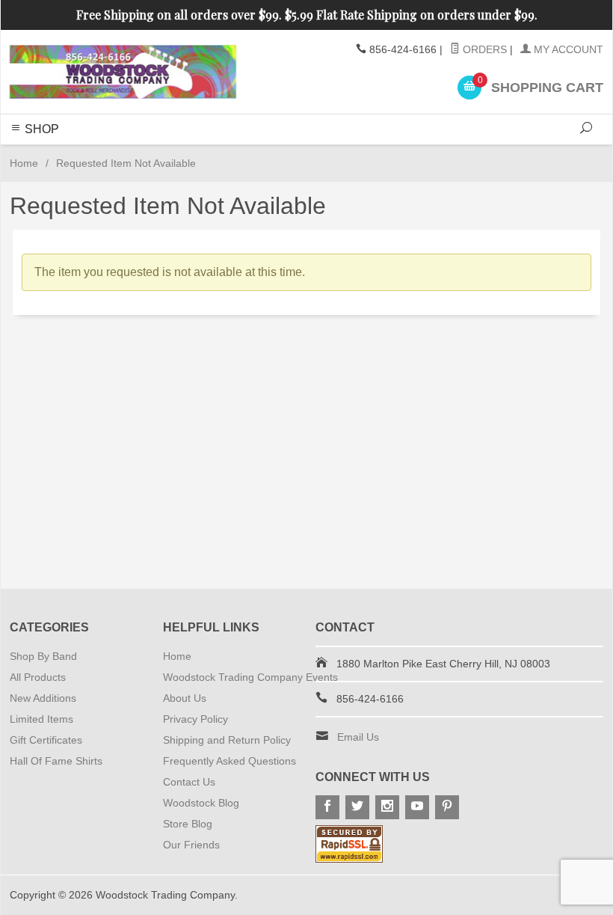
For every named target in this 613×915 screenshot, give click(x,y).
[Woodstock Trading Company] (123, 72)
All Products (38, 677)
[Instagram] (387, 807)
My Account (567, 49)
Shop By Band (43, 656)
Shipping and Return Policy (227, 740)
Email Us (358, 737)
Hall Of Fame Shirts (56, 761)
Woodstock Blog (201, 803)
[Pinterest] (447, 807)
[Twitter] (357, 807)
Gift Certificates (46, 740)
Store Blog (187, 824)
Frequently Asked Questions (229, 761)
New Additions (43, 698)
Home (24, 163)
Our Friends (191, 845)
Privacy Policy (195, 719)
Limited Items (41, 719)
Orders (483, 49)
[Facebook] (327, 807)
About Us (184, 698)
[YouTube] (417, 807)
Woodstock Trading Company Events (250, 677)
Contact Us (189, 782)
